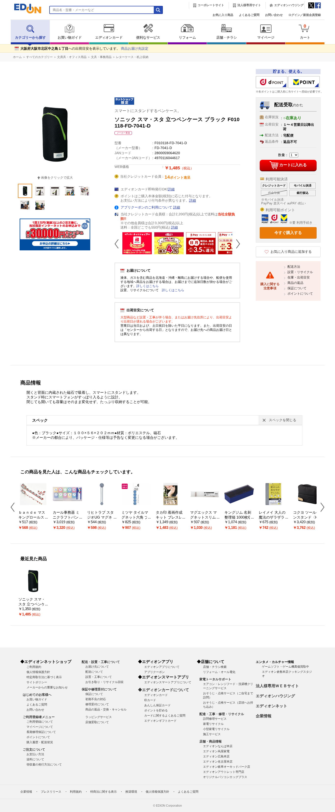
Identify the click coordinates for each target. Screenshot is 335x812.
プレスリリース (51, 791)
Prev (118, 243)
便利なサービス (148, 37)
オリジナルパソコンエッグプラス (225, 777)
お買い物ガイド (70, 37)
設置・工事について (98, 677)
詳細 (171, 189)
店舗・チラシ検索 (215, 667)
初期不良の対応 (95, 699)
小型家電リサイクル (216, 729)
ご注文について (34, 749)
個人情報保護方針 (38, 672)
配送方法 (293, 266)
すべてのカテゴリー (39, 57)
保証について (297, 288)
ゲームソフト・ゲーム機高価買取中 (285, 666)
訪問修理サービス (215, 718)
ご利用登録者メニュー (39, 717)
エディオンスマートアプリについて (167, 682)
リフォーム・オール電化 (219, 672)
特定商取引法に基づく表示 (44, 677)
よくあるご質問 (249, 15)
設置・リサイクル (300, 272)
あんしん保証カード (157, 705)
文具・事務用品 (101, 57)
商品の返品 (295, 283)
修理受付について (97, 704)
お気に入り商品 (223, 15)
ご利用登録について (39, 721)
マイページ (265, 37)
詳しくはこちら (147, 286)
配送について (94, 671)
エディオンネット (271, 706)
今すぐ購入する (288, 233)
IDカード (150, 700)
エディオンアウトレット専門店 (223, 772)
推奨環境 (131, 791)
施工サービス (212, 734)
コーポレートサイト (211, 5)
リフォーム (187, 37)
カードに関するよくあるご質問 (164, 715)
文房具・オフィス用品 (72, 57)
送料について (35, 759)
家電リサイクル (213, 724)
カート (305, 31)
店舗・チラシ (226, 37)
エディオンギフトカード (160, 720)
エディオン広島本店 (216, 756)
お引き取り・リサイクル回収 (104, 682)
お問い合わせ (274, 15)
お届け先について (97, 666)
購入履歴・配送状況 (39, 742)
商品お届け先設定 (134, 48)
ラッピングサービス (98, 717)
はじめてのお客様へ (37, 694)
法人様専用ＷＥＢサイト (277, 686)
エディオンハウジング (289, 5)
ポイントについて (300, 293)
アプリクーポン (154, 672)
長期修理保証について (41, 732)
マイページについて (39, 727)
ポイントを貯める (156, 710)
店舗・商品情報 (210, 741)
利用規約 (76, 791)
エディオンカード (109, 37)
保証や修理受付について (99, 689)
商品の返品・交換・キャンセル (106, 709)
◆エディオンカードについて (163, 690)
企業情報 (263, 716)
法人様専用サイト (249, 5)
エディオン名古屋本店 (217, 761)
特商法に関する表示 (103, 791)
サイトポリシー (36, 682)
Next (236, 243)
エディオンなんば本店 (217, 746)
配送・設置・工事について (101, 662)
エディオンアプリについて (162, 667)
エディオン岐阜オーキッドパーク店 (226, 766)
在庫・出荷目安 (298, 277)
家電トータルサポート (215, 679)
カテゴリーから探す (30, 37)
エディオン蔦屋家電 (216, 751)
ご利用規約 (33, 667)
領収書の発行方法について (44, 764)
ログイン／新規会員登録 (304, 15)
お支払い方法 (35, 754)
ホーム (17, 57)
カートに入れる (293, 165)
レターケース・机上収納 (132, 57)
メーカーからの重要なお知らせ (47, 687)
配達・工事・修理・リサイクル (221, 714)
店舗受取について (97, 722)
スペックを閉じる (282, 420)
